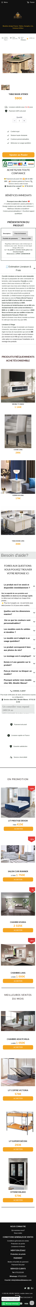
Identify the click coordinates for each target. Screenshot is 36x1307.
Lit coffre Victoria (18, 1090)
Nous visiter (18, 1233)
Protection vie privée (18, 1243)
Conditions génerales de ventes (18, 1241)
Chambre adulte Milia (18, 1039)
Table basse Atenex (18, 94)
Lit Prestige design (18, 821)
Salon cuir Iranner (18, 871)
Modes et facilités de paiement (18, 1262)
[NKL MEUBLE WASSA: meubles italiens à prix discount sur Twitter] (25, 1288)
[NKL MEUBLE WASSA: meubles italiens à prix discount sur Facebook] (29, 1288)
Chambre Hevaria (18, 922)
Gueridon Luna (18, 495)
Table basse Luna (18, 541)
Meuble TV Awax (18, 404)
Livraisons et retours (18, 1246)
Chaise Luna (18, 449)
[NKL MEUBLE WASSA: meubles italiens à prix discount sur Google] (32, 1288)
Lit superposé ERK (18, 1141)
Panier (32, 2)
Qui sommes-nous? (18, 1230)
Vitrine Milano (18, 1192)
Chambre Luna (18, 973)
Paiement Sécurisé (18, 1264)
